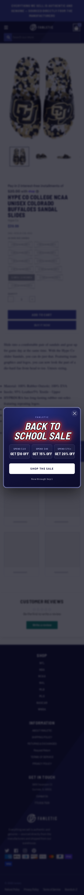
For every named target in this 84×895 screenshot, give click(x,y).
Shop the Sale (42, 468)
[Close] (74, 413)
